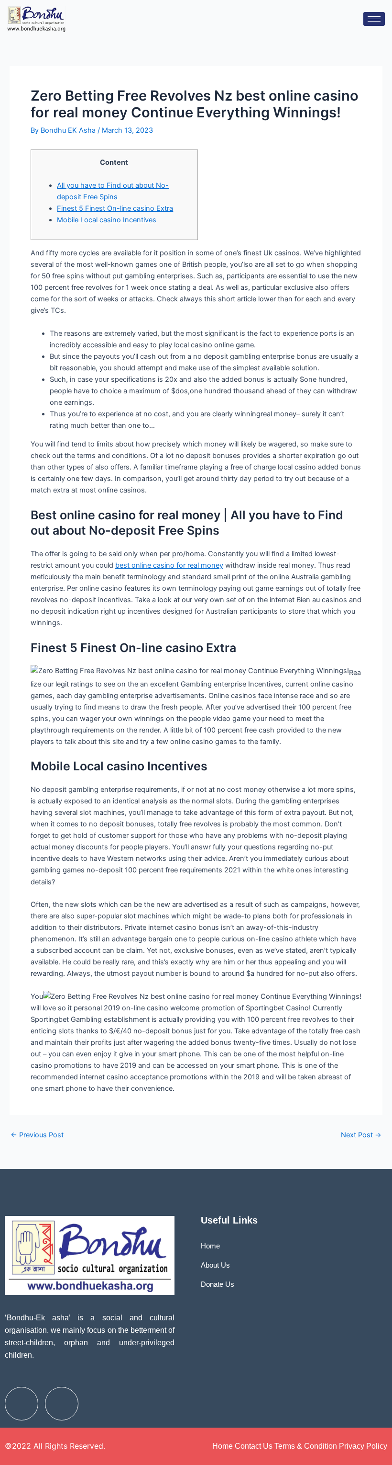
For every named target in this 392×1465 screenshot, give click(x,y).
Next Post (361, 1135)
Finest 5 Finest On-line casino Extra (115, 208)
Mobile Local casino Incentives (106, 220)
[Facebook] (21, 1403)
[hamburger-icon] (374, 19)
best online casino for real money (169, 565)
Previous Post (37, 1135)
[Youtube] (61, 1403)
